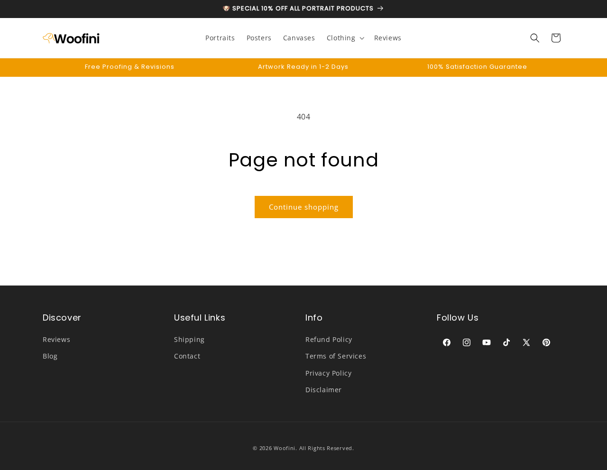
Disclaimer (323, 389)
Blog (50, 355)
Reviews (56, 339)
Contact (187, 355)
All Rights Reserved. (326, 448)
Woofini (284, 448)
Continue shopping (304, 207)
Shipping (189, 339)
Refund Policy (328, 339)
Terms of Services (335, 355)
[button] (344, 38)
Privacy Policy (328, 373)
